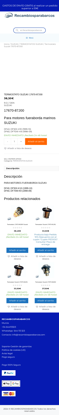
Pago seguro (8, 357)
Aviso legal (7, 353)
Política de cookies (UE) (14, 350)
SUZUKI (14, 44)
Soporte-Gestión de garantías (17, 346)
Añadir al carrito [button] (17, 250)
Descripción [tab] (12, 168)
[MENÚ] (29, 23)
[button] (17, 148)
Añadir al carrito (36, 141)
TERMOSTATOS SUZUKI (31, 44)
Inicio (6, 44)
